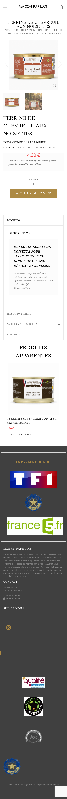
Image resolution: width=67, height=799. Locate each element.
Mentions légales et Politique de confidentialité (36, 784)
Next (60, 64)
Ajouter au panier (33, 193)
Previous (6, 64)
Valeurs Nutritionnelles (22, 324)
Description (14, 220)
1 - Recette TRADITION (26, 147)
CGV (10, 784)
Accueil (9, 29)
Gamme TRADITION (38, 29)
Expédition (13, 334)
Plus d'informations (19, 313)
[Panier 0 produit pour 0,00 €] (59, 7)
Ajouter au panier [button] (21, 434)
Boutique (20, 29)
